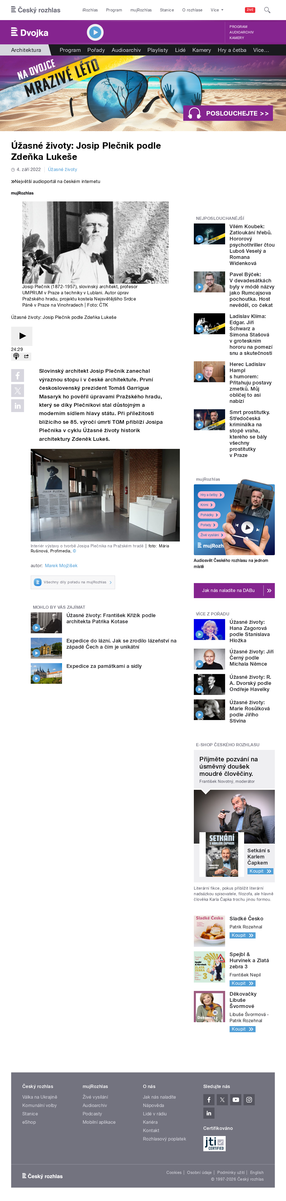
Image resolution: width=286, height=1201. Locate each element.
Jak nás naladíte (159, 1097)
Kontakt (151, 1130)
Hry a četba (232, 50)
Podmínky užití (231, 1172)
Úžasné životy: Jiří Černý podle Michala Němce (251, 658)
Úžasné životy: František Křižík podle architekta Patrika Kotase (111, 618)
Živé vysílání (210, 535)
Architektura (26, 50)
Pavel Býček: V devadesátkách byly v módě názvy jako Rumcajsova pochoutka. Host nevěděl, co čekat (252, 289)
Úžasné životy (62, 169)
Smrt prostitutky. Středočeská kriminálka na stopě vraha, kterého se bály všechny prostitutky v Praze (250, 433)
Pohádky (207, 515)
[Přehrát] (21, 336)
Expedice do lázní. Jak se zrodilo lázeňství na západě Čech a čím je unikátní (121, 644)
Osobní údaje (199, 1172)
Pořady (96, 50)
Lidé (180, 50)
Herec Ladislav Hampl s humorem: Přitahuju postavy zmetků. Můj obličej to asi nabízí (250, 382)
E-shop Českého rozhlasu (228, 744)
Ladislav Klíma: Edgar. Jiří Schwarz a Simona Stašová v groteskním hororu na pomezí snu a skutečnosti (251, 334)
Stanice (167, 10)
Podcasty (92, 1113)
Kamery (237, 38)
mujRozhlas (141, 10)
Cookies (174, 1172)
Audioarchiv (242, 32)
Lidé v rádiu (155, 1113)
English (257, 1172)
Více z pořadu (212, 614)
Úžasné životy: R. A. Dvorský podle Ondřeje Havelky (250, 683)
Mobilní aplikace (99, 1122)
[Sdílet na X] (17, 390)
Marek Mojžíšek (61, 565)
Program (114, 10)
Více (261, 50)
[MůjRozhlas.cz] (22, 193)
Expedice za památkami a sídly (104, 666)
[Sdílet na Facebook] (17, 375)
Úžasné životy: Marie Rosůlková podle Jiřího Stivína (250, 711)
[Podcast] (16, 357)
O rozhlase (192, 10)
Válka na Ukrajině (39, 1097)
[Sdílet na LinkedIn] (17, 405)
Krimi (204, 505)
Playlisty (157, 50)
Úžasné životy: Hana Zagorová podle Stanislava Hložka (250, 631)
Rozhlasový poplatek (164, 1139)
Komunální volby (39, 1105)
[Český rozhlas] (35, 10)
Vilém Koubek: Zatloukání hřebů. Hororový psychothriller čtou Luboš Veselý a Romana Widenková (252, 244)
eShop (29, 1122)
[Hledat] (267, 10)
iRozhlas (90, 10)
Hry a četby (209, 495)
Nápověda (153, 1105)
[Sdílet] (26, 357)
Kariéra (150, 1122)
